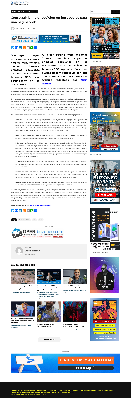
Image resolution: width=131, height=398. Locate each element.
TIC (93, 3)
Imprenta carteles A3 (42, 390)
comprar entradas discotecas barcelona (23, 392)
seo (34, 220)
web (40, 220)
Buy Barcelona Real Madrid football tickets (23, 390)
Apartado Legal (55, 392)
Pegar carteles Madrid (56, 390)
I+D (57, 3)
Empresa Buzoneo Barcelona (88, 390)
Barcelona (39, 329)
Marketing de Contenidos (17, 325)
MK (75, 3)
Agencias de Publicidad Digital (71, 290)
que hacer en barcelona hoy (105, 390)
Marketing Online (18, 11)
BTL (38, 292)
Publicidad (67, 3)
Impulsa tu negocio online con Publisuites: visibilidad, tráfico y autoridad (23, 308)
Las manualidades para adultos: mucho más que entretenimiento (23, 276)
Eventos (50, 3)
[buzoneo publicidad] (46, 43)
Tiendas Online (15, 292)
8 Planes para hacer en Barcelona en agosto (49, 311)
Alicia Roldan (20, 28)
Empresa (42, 3)
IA (60, 3)
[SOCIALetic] (20, 3)
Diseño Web (49, 292)
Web (97, 3)
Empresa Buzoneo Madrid (42, 392)
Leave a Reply (50, 339)
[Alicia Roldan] (19, 254)
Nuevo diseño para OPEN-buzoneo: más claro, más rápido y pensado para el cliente (49, 276)
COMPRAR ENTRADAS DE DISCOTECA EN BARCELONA (75, 311)
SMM (88, 3)
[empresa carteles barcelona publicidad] (104, 340)
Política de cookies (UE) (68, 392)
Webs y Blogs (26, 292)
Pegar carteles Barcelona (71, 390)
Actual (34, 3)
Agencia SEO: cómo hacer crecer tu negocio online (75, 276)
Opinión (81, 3)
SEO (29, 11)
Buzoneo (42, 292)
